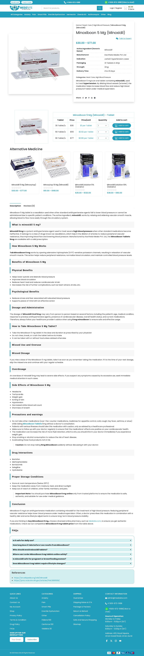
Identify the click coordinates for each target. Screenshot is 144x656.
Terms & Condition (18, 620)
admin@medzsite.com (117, 598)
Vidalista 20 (47, 628)
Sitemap (77, 624)
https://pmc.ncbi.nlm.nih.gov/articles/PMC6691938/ (37, 580)
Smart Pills (42, 14)
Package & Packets (82, 606)
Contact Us (15, 602)
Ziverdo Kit (81, 14)
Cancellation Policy (81, 615)
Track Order (27, 2)
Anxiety (27, 14)
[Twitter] (111, 640)
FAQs (12, 628)
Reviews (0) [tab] (29, 206)
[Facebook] (106, 640)
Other (103, 14)
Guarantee (78, 598)
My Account (15, 606)
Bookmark (15, 2)
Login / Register (116, 8)
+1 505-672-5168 (73, 2)
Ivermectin (71, 14)
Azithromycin (93, 14)
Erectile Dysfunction (56, 14)
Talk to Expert (125, 38)
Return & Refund (80, 611)
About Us (14, 598)
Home (78, 25)
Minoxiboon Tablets (32, 423)
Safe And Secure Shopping (85, 620)
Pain (34, 14)
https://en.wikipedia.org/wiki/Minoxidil (30, 577)
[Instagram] (115, 640)
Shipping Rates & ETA (82, 602)
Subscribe (32, 639)
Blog (109, 14)
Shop (12, 611)
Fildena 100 (46, 620)
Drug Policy (15, 624)
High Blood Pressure (101, 25)
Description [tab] (15, 206)
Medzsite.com (95, 521)
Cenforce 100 (47, 624)
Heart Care (87, 25)
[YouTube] (120, 640)
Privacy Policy (16, 615)
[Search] (99, 8)
